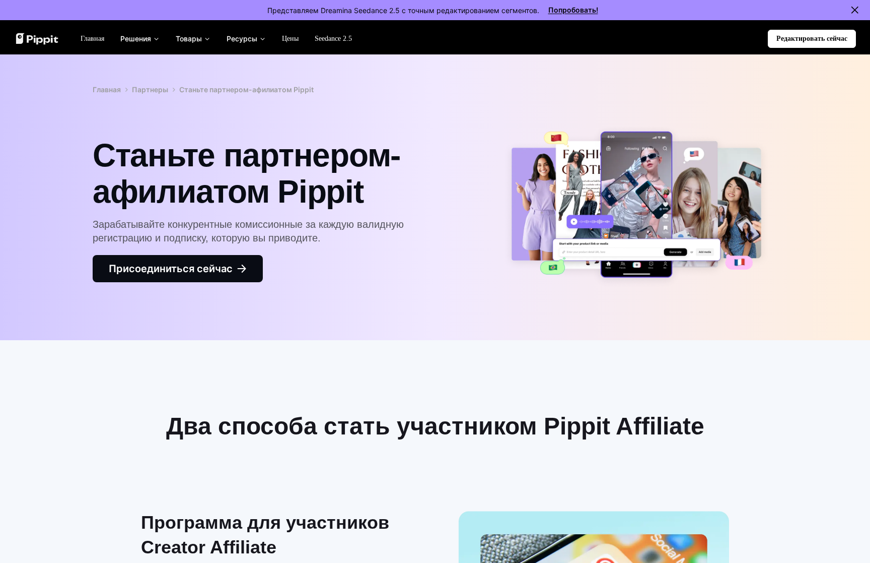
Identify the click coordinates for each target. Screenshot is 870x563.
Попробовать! (573, 10)
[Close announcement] (855, 10)
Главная (107, 89)
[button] (812, 39)
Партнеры (150, 89)
